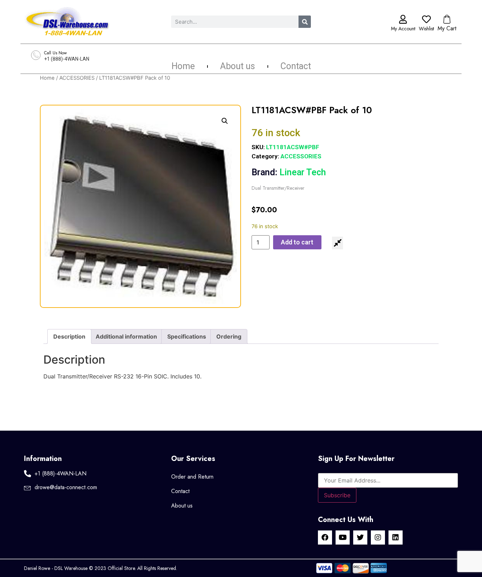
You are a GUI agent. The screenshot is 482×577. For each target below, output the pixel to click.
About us (237, 66)
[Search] (305, 22)
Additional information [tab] (126, 336)
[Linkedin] (395, 537)
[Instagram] (378, 537)
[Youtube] (343, 537)
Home (183, 66)
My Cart (447, 28)
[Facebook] (325, 537)
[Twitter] (360, 537)
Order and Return (192, 477)
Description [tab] (69, 336)
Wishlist (426, 28)
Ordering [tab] (228, 336)
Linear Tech (289, 172)
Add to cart (297, 242)
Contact (296, 66)
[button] (224, 121)
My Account (403, 28)
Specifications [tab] (186, 336)
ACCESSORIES (77, 78)
